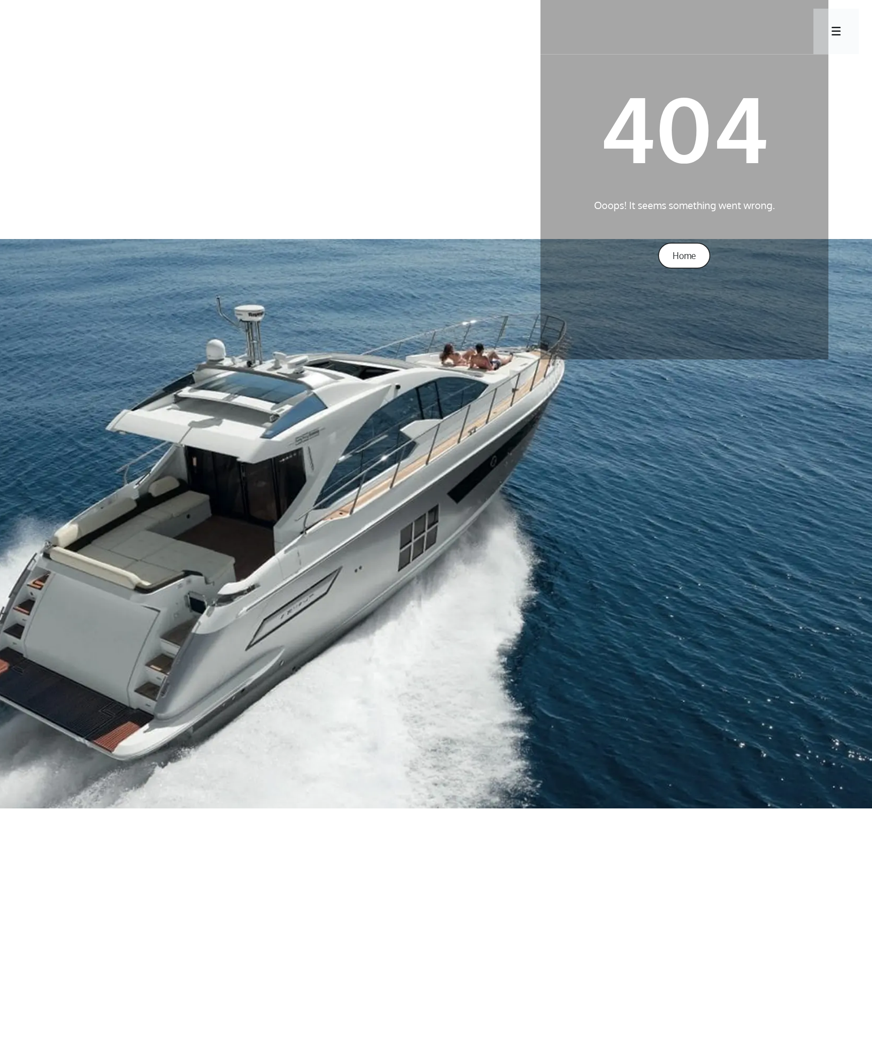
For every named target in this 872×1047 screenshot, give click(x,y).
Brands (358, 29)
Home (684, 255)
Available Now (434, 29)
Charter (511, 29)
